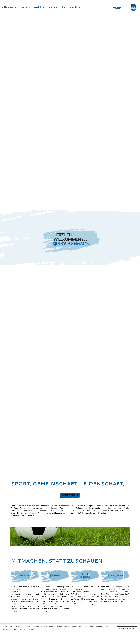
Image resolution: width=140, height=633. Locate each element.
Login (118, 7)
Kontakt (73, 7)
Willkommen (8, 7)
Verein (24, 7)
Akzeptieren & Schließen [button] (127, 628)
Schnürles (53, 7)
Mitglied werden (70, 495)
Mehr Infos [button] (30, 629)
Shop (63, 7)
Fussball (37, 7)
